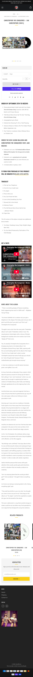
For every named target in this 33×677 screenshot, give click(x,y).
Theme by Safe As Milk (12, 666)
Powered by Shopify (21, 666)
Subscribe (15, 579)
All (18, 14)
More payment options (16, 93)
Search (3, 592)
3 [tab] (17, 555)
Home (14, 14)
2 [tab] (15, 555)
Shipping (3, 595)
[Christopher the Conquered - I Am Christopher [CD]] (16, 532)
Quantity (4, 79)
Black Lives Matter (21, 174)
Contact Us (4, 597)
